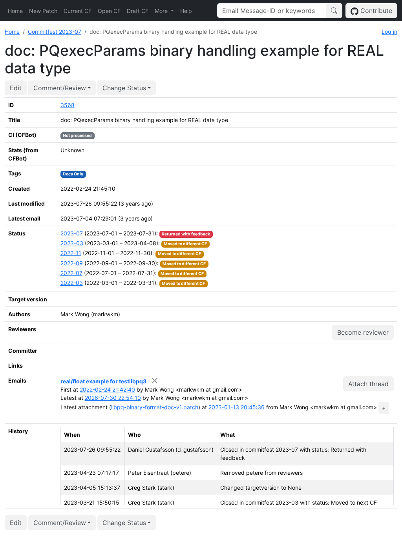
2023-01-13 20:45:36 (236, 407)
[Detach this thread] (155, 380)
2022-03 (71, 282)
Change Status (124, 88)
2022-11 (70, 253)
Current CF (77, 10)
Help (186, 10)
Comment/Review (59, 88)
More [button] (162, 10)
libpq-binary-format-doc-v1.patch (154, 407)
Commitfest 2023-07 (54, 31)
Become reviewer (363, 332)
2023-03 (71, 243)
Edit (16, 88)
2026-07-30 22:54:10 (113, 397)
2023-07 (71, 233)
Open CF (109, 10)
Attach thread (368, 384)
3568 (67, 105)
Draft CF (137, 10)
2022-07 (71, 273)
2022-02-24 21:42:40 (107, 389)
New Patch (43, 10)
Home (15, 10)
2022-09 (71, 263)
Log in (389, 31)
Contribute (375, 11)
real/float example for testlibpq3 (103, 381)
